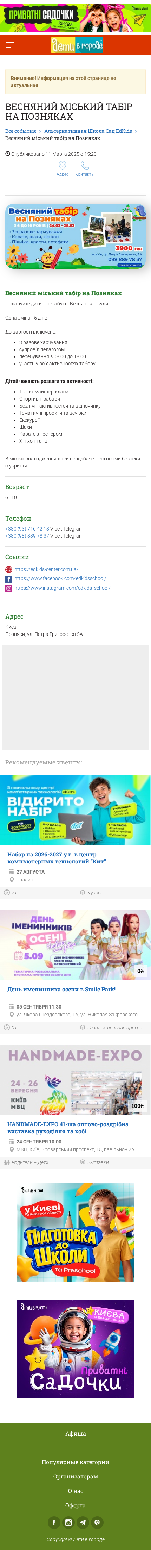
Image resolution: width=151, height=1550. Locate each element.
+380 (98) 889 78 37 (27, 536)
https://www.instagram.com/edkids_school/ (62, 588)
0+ (14, 1027)
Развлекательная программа (117, 1027)
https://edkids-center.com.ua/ (46, 569)
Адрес (62, 174)
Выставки (98, 1162)
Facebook (54, 1522)
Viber (97, 1522)
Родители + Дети (30, 1162)
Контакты (84, 174)
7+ (14, 892)
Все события (20, 131)
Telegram (83, 1522)
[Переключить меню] (10, 45)
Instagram (68, 1522)
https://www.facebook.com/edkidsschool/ (60, 578)
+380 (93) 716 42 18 (27, 529)
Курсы (94, 892)
